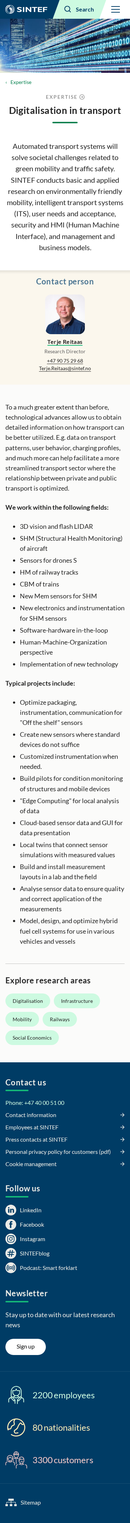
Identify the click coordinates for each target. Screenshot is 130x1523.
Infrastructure (77, 1001)
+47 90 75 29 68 (65, 361)
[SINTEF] (26, 9)
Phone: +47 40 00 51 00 (34, 1102)
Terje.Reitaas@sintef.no (65, 368)
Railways (60, 1019)
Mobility (22, 1019)
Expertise (20, 82)
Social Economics (32, 1038)
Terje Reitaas (64, 341)
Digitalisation (28, 1001)
